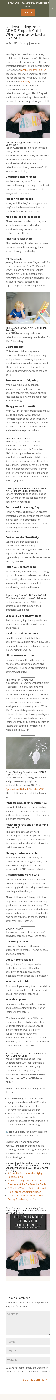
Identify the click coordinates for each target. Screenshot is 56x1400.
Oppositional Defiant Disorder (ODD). (26, 789)
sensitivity (24, 81)
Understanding (32, 488)
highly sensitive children (33, 70)
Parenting (23, 43)
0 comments (36, 43)
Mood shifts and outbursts (23, 216)
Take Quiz (28, 12)
